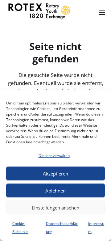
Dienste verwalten (54, 155)
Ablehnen (55, 191)
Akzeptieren (55, 174)
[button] (102, 12)
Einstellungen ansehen (55, 208)
